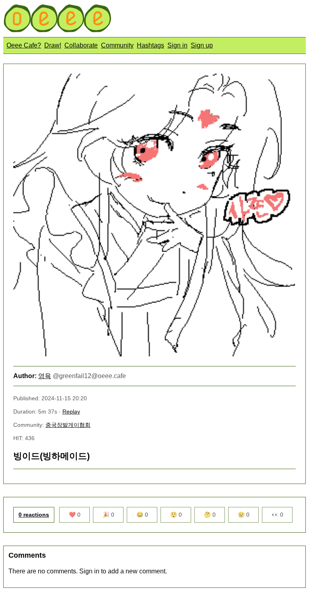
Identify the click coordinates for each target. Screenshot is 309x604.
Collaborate (81, 45)
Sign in (177, 45)
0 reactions (34, 514)
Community (117, 45)
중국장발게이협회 (68, 425)
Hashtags (150, 45)
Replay (71, 411)
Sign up (202, 45)
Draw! (52, 45)
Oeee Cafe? (23, 45)
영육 (44, 375)
